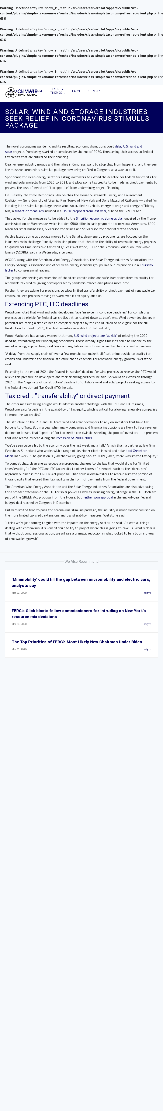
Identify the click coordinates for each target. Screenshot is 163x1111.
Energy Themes (57, 91)
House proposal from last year (84, 210)
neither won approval (98, 497)
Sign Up (94, 91)
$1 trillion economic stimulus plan (100, 218)
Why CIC (15, 91)
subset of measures (29, 210)
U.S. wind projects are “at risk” (96, 335)
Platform (35, 91)
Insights (147, 593)
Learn (76, 91)
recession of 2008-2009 (74, 437)
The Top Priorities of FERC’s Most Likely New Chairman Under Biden (77, 641)
